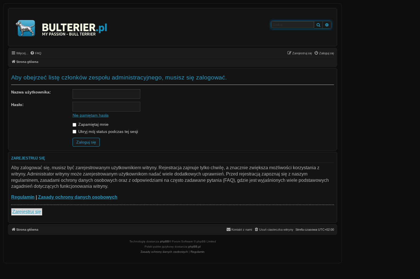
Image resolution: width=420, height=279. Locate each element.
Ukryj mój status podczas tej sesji (107, 131)
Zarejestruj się (26, 211)
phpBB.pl (194, 246)
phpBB (164, 241)
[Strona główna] (62, 27)
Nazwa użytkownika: (31, 92)
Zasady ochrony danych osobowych (77, 197)
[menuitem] (35, 53)
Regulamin (23, 197)
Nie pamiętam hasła (91, 115)
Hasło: (17, 104)
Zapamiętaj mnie (93, 124)
